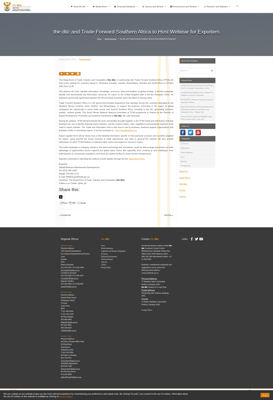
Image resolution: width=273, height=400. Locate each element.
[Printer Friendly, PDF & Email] (73, 203)
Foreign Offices (146, 310)
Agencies (104, 262)
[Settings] (78, 73)
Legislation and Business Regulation (113, 251)
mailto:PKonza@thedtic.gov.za (71, 377)
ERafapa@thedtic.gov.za (69, 322)
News (183, 157)
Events (182, 190)
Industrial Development (109, 257)
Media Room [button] (101, 6)
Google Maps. (162, 287)
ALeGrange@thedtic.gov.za (70, 361)
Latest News (184, 178)
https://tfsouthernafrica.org (126, 130)
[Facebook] (183, 132)
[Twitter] (190, 132)
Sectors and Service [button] (154, 6)
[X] (60, 197)
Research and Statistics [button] (217, 6)
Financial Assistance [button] (126, 6)
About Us (183, 171)
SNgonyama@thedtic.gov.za (70, 369)
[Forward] (72, 73)
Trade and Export (107, 259)
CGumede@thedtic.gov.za (69, 278)
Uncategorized (185, 166)
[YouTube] (198, 132)
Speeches (184, 161)
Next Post (168, 215)
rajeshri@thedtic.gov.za (68, 287)
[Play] (61, 73)
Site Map (183, 184)
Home (99, 39)
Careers (182, 196)
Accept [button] (265, 395)
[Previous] (67, 73)
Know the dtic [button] (80, 6)
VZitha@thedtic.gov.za (68, 330)
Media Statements (111, 39)
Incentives (104, 254)
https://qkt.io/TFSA (137, 159)
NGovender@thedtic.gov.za (70, 270)
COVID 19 (184, 144)
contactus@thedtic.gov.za (149, 273)
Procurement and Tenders (185, 6)
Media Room (185, 148)
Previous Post (65, 215)
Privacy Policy (106, 268)
